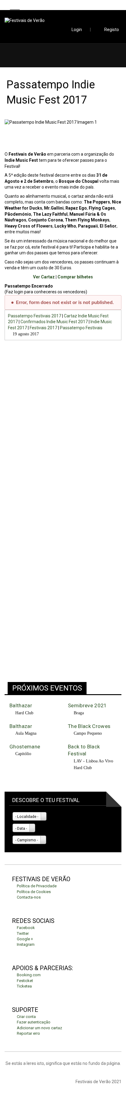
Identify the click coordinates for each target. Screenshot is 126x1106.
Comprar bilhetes (75, 276)
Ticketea (24, 986)
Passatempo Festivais (81, 327)
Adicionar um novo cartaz (39, 1028)
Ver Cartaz (44, 276)
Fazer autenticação (33, 1022)
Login (77, 29)
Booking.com (29, 975)
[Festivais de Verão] (63, 21)
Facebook (26, 927)
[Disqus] (63, 425)
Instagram (26, 944)
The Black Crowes (89, 726)
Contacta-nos (29, 897)
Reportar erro (28, 1033)
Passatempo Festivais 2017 (34, 315)
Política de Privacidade (37, 886)
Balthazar (20, 705)
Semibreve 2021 (87, 705)
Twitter (23, 933)
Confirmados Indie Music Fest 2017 (54, 321)
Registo (111, 29)
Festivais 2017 (43, 327)
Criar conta (26, 1016)
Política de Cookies (34, 891)
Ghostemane (24, 747)
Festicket (25, 980)
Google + (25, 939)
